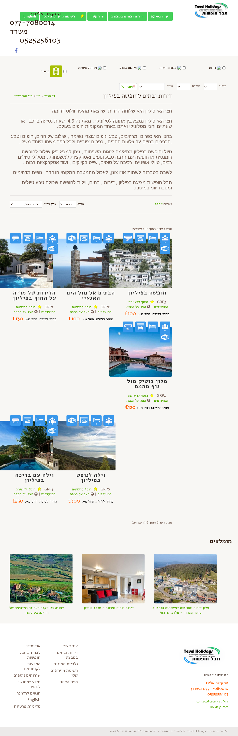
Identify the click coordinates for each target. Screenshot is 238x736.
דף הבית (49, 96)
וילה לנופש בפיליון (91, 477)
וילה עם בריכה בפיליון (34, 477)
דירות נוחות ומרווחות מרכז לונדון (109, 607)
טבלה (158, 204)
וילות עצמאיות (88, 67)
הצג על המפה (23, 312)
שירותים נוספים (27, 675)
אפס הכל (127, 86)
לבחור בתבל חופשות (30, 655)
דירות (213, 67)
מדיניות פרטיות (27, 706)
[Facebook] (16, 51)
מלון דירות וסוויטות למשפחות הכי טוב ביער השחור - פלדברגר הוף (180, 610)
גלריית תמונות (65, 664)
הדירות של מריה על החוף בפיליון (34, 295)
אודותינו (33, 646)
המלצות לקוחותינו (31, 666)
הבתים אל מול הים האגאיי (90, 295)
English (33, 699)
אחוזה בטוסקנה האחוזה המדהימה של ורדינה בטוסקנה (36, 610)
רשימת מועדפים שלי (64, 673)
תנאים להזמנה (28, 693)
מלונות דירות (168, 67)
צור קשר (97, 16)
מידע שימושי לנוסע (29, 684)
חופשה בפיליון (147, 292)
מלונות (45, 71)
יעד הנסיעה (160, 16)
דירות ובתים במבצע (127, 16)
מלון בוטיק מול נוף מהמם (147, 383)
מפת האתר (69, 682)
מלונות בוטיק (128, 67)
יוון (38, 96)
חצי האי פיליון (23, 96)
